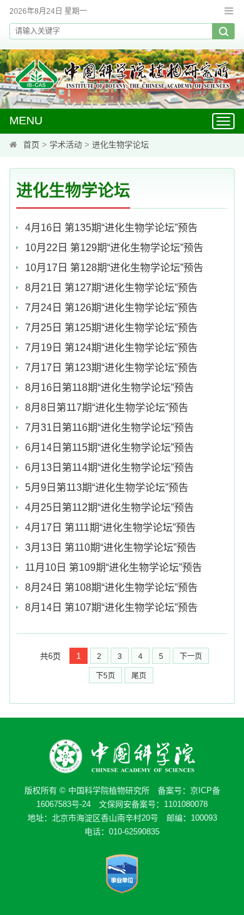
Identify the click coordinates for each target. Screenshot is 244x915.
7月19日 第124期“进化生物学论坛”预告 (111, 347)
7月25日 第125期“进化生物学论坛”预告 (111, 327)
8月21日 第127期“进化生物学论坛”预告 (111, 287)
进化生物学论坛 (120, 144)
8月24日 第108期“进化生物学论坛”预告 (111, 587)
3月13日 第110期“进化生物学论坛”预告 (110, 547)
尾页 (138, 675)
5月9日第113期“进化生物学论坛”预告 (106, 487)
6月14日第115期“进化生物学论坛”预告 (109, 447)
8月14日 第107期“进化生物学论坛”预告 (111, 607)
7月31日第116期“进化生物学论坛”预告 (109, 427)
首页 (31, 144)
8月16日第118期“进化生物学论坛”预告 (109, 387)
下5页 (105, 675)
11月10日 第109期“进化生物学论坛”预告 (113, 567)
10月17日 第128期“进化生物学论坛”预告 (114, 267)
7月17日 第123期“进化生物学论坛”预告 (111, 367)
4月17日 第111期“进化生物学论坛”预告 (110, 527)
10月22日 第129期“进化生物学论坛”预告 (114, 247)
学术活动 (65, 144)
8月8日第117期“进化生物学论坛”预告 (106, 407)
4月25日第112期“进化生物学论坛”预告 (109, 507)
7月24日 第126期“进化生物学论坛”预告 (121, 307)
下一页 (191, 656)
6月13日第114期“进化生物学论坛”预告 (109, 467)
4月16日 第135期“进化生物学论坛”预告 (111, 227)
